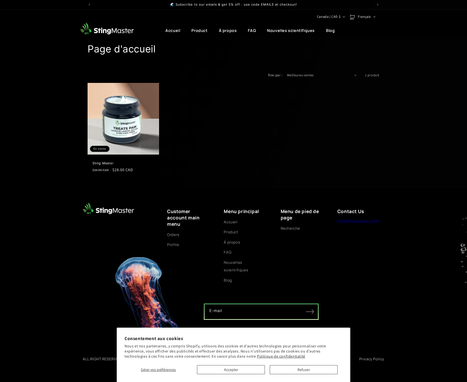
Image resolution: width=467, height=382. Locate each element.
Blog (228, 280)
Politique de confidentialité (281, 356)
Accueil (230, 222)
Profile (173, 244)
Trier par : (275, 75)
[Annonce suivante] (377, 4)
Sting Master (103, 163)
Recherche (290, 228)
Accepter (231, 369)
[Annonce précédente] (89, 4)
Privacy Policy (371, 359)
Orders (173, 234)
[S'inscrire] (310, 311)
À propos (232, 242)
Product (231, 232)
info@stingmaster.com (358, 220)
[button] (352, 17)
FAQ (227, 252)
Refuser (303, 369)
